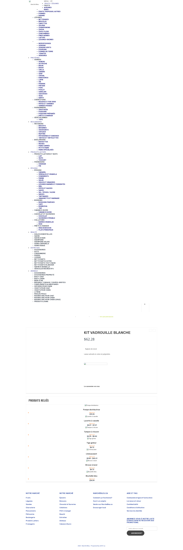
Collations (63, 508)
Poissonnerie (31, 511)
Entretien (63, 517)
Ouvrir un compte (99, 501)
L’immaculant (91, 454)
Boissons (63, 501)
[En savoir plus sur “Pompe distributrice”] (90, 405)
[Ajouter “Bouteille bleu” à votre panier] (90, 472)
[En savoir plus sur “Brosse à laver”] (90, 461)
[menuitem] (51, 3)
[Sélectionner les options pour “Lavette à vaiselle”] (90, 416)
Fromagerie (30, 524)
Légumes (29, 501)
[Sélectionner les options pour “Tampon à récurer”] (90, 427)
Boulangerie (30, 517)
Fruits (28, 498)
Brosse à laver (91, 465)
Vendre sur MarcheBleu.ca (102, 504)
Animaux (63, 521)
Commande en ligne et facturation (139, 498)
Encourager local (99, 508)
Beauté (62, 514)
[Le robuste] (150, 330)
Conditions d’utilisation (135, 508)
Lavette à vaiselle (91, 421)
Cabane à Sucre (65, 524)
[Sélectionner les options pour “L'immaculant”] (90, 449)
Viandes (29, 504)
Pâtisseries (30, 514)
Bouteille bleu (91, 476)
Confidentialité (132, 504)
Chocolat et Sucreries (68, 504)
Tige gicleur (91, 443)
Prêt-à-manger (65, 511)
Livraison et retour (134, 501)
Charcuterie (30, 508)
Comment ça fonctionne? (102, 498)
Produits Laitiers (32, 521)
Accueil (72, 316)
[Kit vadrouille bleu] (154, 330)
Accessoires (94, 316)
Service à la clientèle (134, 511)
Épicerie (63, 498)
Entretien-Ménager (82, 316)
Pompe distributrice (91, 410)
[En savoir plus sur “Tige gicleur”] (90, 438)
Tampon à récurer (91, 432)
